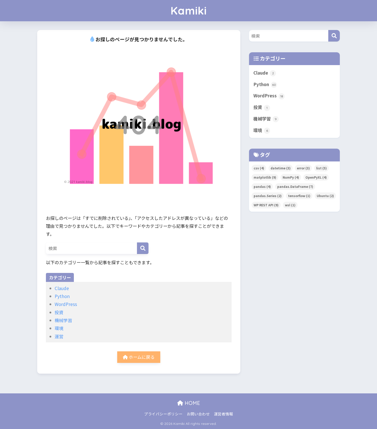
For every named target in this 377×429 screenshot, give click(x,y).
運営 (59, 336)
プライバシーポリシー (163, 413)
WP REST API (266, 205)
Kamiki (189, 10)
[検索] (142, 248)
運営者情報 (223, 413)
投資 (59, 312)
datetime (281, 168)
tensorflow (299, 195)
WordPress (66, 304)
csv (259, 168)
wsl (290, 205)
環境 (59, 328)
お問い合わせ (198, 413)
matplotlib (265, 177)
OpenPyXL (316, 177)
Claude (62, 288)
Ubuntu (325, 195)
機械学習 (63, 320)
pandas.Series (268, 195)
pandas (262, 186)
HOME (191, 403)
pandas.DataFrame (295, 186)
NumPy (291, 177)
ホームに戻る (141, 357)
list (321, 168)
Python (62, 296)
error (303, 168)
